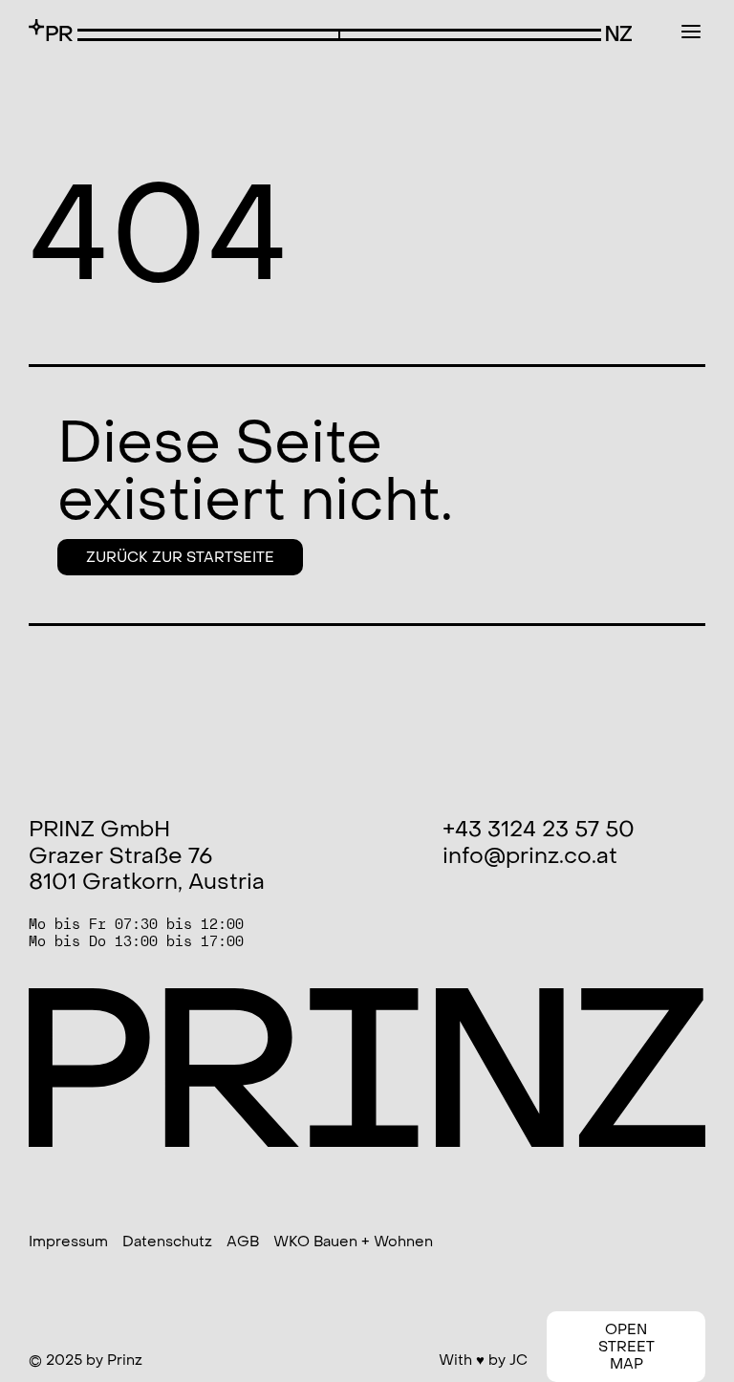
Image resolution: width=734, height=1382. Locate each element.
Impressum (68, 1241)
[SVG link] (51, 30)
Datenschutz (167, 1241)
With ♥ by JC (483, 1360)
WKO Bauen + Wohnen (353, 1241)
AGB (243, 1241)
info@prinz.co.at (530, 856)
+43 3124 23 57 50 (539, 829)
